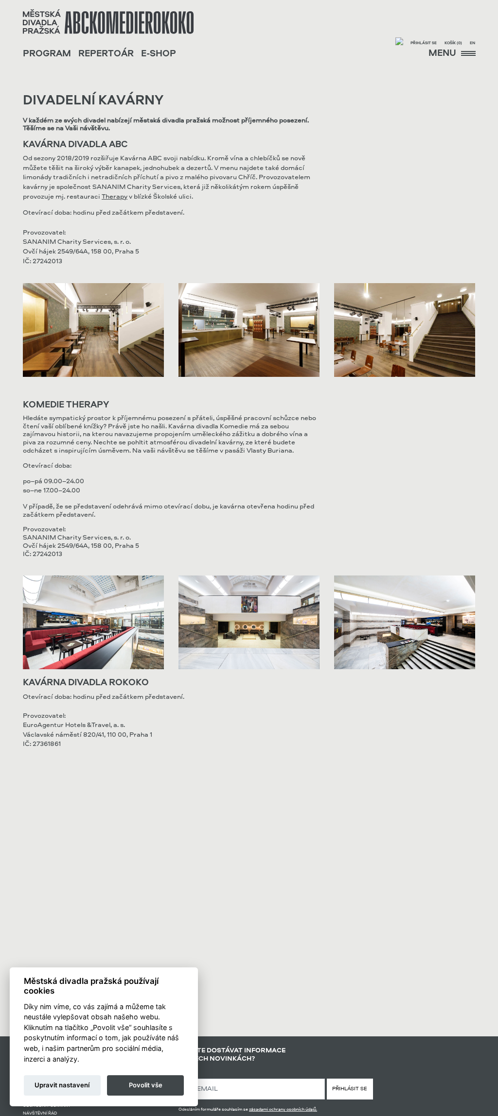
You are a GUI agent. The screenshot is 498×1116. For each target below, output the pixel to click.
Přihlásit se (423, 43)
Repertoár (106, 54)
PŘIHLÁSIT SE (349, 1089)
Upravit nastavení (62, 1085)
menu (443, 53)
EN (472, 43)
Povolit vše (145, 1085)
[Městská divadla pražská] (108, 21)
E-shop (158, 54)
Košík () (453, 43)
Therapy (114, 196)
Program (47, 54)
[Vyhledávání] (399, 42)
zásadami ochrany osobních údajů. (283, 1109)
